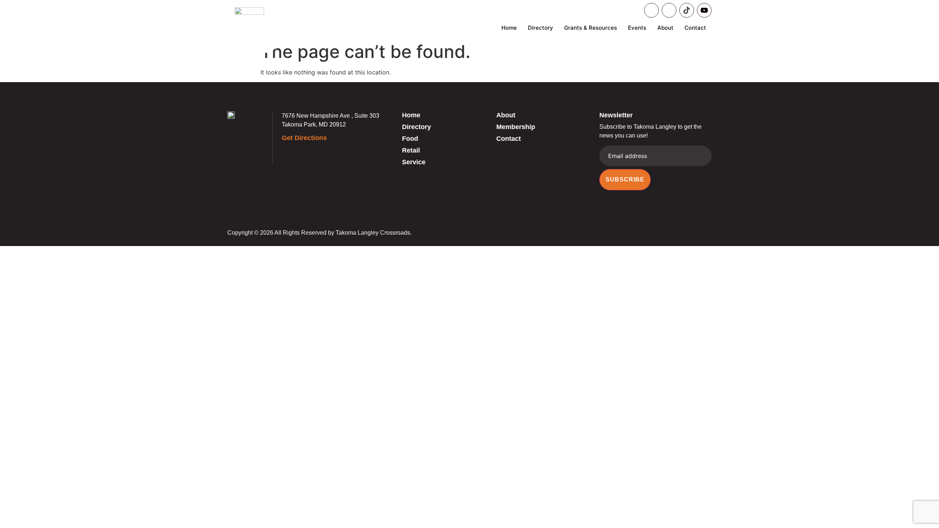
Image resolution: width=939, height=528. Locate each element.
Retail (411, 150)
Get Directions (304, 138)
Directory (540, 27)
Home (509, 27)
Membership (515, 127)
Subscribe (625, 179)
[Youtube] (704, 10)
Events (637, 27)
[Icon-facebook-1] (651, 10)
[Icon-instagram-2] (669, 10)
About (665, 27)
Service (413, 162)
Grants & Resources (590, 27)
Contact (695, 27)
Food (410, 138)
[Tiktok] (686, 10)
